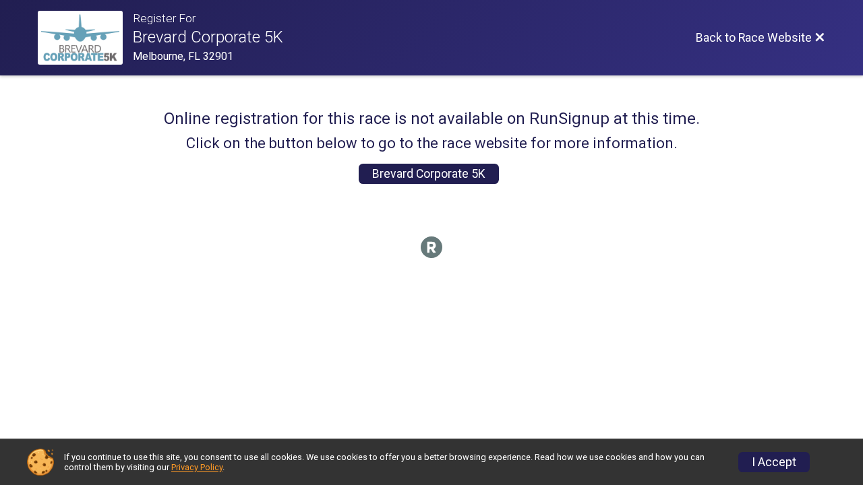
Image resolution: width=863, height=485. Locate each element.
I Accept (774, 462)
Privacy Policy (196, 467)
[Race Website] (85, 38)
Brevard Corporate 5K (428, 174)
